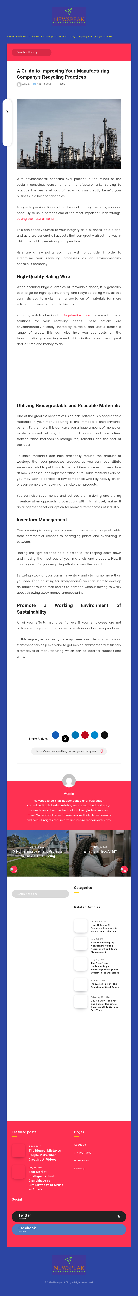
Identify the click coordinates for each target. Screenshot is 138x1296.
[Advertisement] (69, 375)
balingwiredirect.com (75, 315)
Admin (69, 793)
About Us (80, 1144)
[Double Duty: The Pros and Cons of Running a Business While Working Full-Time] (81, 1001)
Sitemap (79, 1168)
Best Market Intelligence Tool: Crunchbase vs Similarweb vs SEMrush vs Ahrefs (46, 1180)
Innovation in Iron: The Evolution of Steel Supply (105, 985)
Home (10, 36)
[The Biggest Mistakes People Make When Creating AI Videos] (18, 1150)
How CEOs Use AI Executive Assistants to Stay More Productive (104, 928)
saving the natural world (35, 219)
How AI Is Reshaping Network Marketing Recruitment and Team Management (104, 947)
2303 (62, 84)
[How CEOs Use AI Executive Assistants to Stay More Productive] (81, 926)
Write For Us (82, 1160)
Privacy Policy (82, 1152)
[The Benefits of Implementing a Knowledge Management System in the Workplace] (81, 964)
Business (21, 36)
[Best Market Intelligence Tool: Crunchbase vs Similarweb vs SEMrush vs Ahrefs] (18, 1172)
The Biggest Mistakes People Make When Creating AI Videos (45, 1155)
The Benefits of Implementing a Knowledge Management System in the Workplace (105, 968)
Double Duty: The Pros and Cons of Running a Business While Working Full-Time (104, 1005)
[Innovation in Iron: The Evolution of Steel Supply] (81, 984)
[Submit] (47, 52)
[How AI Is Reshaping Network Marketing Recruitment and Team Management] (81, 943)
